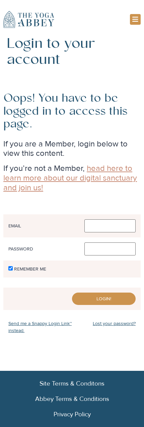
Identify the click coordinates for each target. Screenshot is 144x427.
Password (20, 249)
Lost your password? (114, 323)
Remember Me (30, 269)
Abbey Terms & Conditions (72, 399)
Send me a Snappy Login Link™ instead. (40, 327)
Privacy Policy (72, 414)
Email (14, 226)
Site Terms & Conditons (72, 384)
